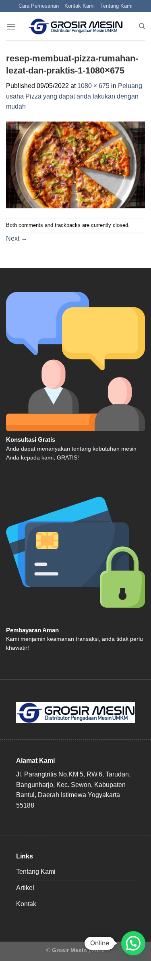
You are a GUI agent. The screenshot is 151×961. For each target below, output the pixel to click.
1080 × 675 (93, 85)
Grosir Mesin (69, 950)
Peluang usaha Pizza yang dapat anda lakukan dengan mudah (74, 96)
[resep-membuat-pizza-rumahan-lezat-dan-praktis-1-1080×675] (75, 164)
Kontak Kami (79, 6)
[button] (133, 943)
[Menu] (11, 26)
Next (16, 238)
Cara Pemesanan (39, 6)
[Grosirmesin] (75, 26)
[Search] (142, 26)
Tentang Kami (116, 6)
